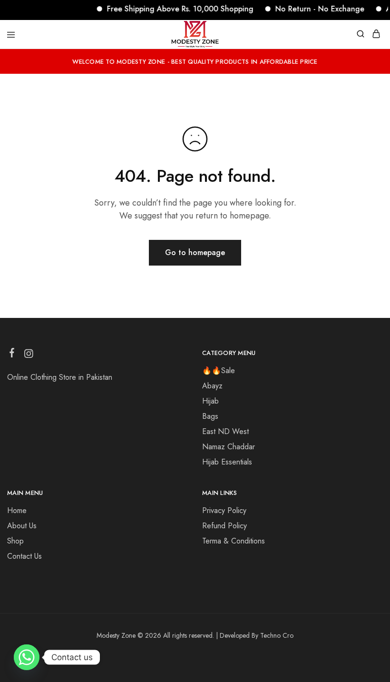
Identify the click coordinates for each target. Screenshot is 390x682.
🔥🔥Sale (218, 370)
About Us (22, 525)
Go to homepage (195, 252)
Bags (210, 416)
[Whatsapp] (26, 657)
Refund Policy (224, 525)
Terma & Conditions (233, 540)
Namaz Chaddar (228, 446)
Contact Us (24, 556)
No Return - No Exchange (314, 8)
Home (17, 510)
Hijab (210, 400)
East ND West (225, 431)
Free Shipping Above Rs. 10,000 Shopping (174, 8)
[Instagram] (28, 355)
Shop (15, 540)
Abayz (212, 385)
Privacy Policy (224, 510)
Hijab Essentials (227, 461)
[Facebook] (12, 354)
